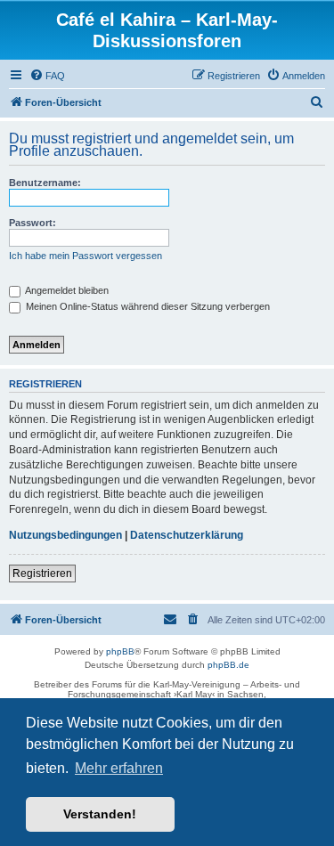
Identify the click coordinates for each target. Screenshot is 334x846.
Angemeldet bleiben (66, 290)
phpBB (120, 651)
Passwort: (32, 222)
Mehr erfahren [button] (119, 768)
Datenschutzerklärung (186, 535)
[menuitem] (47, 75)
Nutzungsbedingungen (65, 535)
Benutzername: (45, 182)
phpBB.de (228, 665)
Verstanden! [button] (99, 814)
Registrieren (42, 573)
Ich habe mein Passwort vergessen (85, 255)
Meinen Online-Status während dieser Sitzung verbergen (146, 306)
